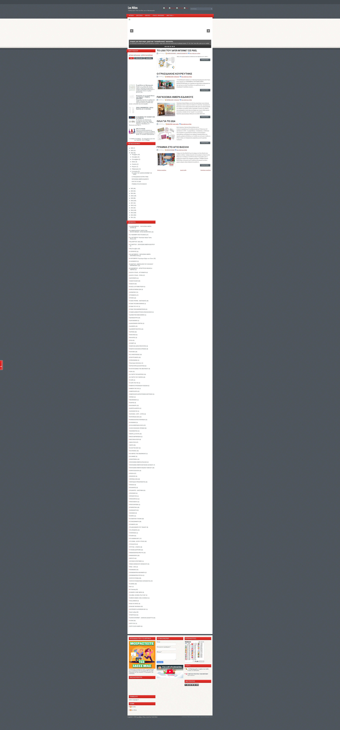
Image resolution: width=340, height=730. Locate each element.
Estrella (134, 706)
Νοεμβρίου (135, 154)
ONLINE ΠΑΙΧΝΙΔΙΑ (135, 606)
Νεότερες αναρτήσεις (161, 170)
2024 (132, 153)
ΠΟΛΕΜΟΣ (133, 493)
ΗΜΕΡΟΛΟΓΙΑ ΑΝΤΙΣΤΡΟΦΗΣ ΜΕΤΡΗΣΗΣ (141, 394)
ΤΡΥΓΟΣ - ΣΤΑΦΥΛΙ (135, 547)
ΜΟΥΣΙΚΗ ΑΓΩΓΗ (134, 439)
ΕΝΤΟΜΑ (132, 351)
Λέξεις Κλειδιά (139, 58)
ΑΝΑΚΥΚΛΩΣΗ (134, 281)
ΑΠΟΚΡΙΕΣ (133, 292)
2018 (132, 200)
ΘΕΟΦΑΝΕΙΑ (133, 400)
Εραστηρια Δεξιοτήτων (135, 363)
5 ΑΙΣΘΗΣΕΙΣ (133, 261)
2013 (132, 212)
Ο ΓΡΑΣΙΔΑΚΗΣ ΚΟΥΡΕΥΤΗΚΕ (140, 176)
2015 (132, 207)
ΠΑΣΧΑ (132, 473)
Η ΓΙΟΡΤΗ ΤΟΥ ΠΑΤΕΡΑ (136, 377)
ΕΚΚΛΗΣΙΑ (133, 334)
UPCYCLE (132, 623)
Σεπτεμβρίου (135, 159)
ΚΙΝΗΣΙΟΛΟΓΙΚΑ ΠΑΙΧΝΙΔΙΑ (137, 419)
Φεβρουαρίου (135, 169)
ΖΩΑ (131, 371)
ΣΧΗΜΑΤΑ (132, 524)
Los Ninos (134, 710)
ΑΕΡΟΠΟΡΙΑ (133, 278)
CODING (132, 583)
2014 (132, 210)
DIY (131, 586)
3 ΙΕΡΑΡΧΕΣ (133, 251)
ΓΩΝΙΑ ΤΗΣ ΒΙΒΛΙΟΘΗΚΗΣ (137, 303)
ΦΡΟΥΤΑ (132, 558)
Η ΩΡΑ (131, 380)
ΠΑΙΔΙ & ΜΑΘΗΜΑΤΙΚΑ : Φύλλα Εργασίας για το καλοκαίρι (144, 108)
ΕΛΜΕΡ (132, 343)
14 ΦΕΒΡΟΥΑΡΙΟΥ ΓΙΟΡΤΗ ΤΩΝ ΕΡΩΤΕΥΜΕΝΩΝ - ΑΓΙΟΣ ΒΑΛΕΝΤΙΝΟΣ (140, 231)
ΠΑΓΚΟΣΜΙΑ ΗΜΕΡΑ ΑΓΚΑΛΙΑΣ (138, 462)
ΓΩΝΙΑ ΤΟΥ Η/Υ (134, 306)
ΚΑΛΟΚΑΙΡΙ (133, 405)
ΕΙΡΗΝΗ (132, 332)
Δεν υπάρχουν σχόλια (195, 53)
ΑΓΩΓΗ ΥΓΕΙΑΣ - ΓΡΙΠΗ (136, 275)
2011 (132, 217)
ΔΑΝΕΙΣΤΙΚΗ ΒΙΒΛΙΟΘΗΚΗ (137, 315)
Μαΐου (134, 161)
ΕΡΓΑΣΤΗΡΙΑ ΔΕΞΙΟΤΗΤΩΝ (137, 366)
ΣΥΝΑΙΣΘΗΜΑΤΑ (134, 521)
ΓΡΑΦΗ (132, 298)
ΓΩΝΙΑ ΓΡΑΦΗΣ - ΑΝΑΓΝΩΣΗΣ (138, 300)
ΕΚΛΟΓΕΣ (132, 337)
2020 (132, 195)
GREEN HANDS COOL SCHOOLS (139, 598)
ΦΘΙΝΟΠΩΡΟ (133, 555)
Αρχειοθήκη (148, 58)
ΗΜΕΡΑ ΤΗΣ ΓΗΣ (134, 388)
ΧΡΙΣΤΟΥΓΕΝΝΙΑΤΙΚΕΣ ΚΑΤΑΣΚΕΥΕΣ (140, 581)
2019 (132, 198)
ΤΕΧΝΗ (132, 535)
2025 (132, 150)
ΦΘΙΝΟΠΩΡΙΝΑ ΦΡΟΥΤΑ (136, 552)
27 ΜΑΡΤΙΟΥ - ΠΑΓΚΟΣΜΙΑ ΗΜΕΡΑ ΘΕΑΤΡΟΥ (142, 244)
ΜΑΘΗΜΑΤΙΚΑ (134, 431)
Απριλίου (134, 164)
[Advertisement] (142, 71)
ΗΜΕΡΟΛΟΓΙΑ (134, 391)
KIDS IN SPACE (134, 603)
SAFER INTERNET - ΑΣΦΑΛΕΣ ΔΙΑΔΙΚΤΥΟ (141, 617)
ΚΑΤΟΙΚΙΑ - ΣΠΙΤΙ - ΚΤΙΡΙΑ (137, 414)
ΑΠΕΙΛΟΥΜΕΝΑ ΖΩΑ (135, 289)
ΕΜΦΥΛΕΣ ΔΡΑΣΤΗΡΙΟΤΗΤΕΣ (138, 346)
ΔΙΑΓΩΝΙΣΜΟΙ (133, 320)
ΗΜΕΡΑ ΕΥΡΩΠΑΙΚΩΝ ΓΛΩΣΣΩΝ (139, 385)
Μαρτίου (134, 166)
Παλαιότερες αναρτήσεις (205, 170)
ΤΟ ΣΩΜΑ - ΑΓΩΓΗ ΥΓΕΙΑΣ (137, 541)
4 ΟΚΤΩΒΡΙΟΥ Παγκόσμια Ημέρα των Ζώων (141, 258)
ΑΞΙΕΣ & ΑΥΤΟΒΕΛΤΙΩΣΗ (137, 286)
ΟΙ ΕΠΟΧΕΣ (133, 450)
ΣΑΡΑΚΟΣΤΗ (133, 510)
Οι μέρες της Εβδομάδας (193, 670)
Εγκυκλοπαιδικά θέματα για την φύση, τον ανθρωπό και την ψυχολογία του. (158, 40)
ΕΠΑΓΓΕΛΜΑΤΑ (134, 357)
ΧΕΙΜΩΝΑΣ (133, 569)
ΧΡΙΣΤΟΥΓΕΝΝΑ (134, 578)
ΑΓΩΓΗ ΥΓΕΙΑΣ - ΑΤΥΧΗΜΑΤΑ (138, 272)
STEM (131, 620)
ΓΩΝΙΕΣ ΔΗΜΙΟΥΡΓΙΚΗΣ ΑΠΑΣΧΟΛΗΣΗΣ (141, 312)
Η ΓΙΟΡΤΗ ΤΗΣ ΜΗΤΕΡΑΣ (137, 374)
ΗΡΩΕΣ (132, 397)
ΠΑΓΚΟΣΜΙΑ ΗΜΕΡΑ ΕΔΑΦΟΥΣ (140, 179)
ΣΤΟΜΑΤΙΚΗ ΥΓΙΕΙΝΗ (135, 518)
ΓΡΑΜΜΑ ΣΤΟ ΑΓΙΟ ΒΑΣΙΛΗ (139, 184)
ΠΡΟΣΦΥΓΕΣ (133, 496)
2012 (132, 215)
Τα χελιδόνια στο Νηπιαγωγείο (144, 85)
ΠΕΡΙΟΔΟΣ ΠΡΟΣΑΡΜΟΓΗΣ (137, 482)
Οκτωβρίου (135, 157)
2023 (132, 188)
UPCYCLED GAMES (135, 626)
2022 (132, 191)
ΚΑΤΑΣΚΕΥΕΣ (133, 411)
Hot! (131, 58)
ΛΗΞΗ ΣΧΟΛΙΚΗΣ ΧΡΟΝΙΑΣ (137, 428)
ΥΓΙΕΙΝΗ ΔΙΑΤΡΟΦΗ (135, 550)
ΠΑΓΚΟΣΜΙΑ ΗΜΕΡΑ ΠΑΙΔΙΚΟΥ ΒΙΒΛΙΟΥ (141, 467)
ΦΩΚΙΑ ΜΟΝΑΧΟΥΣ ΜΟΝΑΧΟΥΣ (139, 564)
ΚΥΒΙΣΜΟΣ (133, 422)
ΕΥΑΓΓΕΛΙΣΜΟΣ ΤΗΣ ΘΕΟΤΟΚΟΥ (139, 368)
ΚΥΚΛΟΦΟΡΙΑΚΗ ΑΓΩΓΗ (136, 425)
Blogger (148, 140)
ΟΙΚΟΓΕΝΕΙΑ (133, 459)
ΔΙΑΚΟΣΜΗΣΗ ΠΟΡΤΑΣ (136, 323)
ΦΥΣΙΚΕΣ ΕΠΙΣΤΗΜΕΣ (136, 561)
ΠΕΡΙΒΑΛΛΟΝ (134, 479)
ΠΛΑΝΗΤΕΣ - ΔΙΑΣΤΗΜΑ (136, 490)
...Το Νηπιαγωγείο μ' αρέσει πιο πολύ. (198, 669)
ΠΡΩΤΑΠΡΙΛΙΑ (134, 499)
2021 (132, 193)
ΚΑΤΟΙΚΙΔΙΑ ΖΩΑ (134, 416)
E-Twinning (132, 589)
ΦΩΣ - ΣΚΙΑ (133, 567)
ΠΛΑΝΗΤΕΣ (133, 487)
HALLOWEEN (133, 600)
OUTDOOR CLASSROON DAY (138, 609)
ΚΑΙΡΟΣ (132, 402)
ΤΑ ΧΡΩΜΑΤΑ (133, 530)
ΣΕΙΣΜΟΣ (132, 513)
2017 (132, 203)
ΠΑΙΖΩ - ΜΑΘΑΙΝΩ (158, 15)
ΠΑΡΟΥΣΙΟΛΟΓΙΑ (134, 470)
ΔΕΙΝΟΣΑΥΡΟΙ (134, 317)
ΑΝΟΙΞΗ (132, 283)
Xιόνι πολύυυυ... (191, 675)
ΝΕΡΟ (131, 445)
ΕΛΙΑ (131, 340)
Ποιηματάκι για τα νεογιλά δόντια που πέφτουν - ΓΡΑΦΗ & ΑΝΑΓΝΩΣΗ (145, 97)
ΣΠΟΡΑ (132, 516)
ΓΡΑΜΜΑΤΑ (133, 295)
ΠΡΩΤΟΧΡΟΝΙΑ (134, 504)
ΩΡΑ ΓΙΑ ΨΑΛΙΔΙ (140, 128)
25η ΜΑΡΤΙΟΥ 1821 (135, 241)
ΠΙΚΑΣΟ (132, 484)
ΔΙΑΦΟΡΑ (132, 326)
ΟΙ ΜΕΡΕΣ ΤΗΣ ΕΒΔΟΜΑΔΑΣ (138, 453)
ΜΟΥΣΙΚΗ (139, 15)
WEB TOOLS (170, 15)
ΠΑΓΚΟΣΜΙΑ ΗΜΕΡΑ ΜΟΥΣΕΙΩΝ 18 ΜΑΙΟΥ (141, 465)
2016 (132, 205)
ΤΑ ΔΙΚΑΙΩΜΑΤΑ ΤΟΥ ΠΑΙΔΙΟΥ (138, 527)
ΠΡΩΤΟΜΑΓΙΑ (134, 501)
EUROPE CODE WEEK (136, 592)
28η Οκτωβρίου (134, 248)
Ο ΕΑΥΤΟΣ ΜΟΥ (134, 448)
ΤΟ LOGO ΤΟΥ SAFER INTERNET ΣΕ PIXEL (177, 50)
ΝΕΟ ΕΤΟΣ (133, 442)
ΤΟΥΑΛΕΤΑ (133, 544)
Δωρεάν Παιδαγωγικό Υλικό (206, 716)
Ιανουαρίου (135, 171)
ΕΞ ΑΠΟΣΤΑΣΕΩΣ (134, 354)
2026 (132, 148)
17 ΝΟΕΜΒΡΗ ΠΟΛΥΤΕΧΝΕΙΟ (138, 234)
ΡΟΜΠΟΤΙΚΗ (133, 507)
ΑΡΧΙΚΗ (131, 15)
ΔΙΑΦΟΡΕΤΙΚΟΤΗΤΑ (135, 329)
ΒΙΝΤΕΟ (147, 15)
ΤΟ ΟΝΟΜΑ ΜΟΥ (134, 538)
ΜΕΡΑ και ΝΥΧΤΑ (134, 433)
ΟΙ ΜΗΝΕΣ (133, 456)
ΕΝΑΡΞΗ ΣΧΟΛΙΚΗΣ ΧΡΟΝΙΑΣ (138, 349)
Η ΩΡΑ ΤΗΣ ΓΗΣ (134, 383)
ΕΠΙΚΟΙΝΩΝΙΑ (134, 360)
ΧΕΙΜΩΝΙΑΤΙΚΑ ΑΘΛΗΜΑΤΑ (137, 572)
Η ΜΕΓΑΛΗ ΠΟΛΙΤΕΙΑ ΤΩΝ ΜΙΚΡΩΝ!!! (198, 674)
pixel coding (133, 612)
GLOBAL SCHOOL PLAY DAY (138, 595)
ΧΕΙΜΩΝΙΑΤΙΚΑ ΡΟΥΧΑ (136, 575)
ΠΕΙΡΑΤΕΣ (132, 476)
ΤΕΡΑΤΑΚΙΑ (133, 533)
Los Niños (133, 7)
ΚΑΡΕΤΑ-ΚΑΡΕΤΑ (134, 408)
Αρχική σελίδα (183, 170)
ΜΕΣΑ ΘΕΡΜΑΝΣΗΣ (135, 436)
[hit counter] (192, 685)
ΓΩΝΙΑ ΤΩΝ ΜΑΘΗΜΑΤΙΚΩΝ (137, 309)
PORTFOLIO (133, 615)
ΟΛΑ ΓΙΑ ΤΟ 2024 (136, 181)
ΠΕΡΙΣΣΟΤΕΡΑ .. (205, 59)
